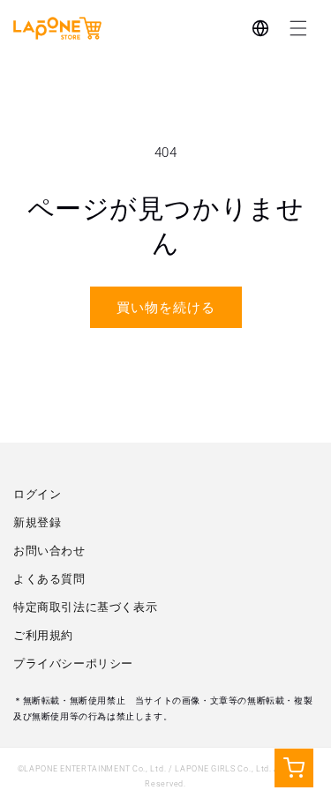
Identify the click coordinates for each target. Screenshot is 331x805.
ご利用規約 (43, 635)
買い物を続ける (166, 308)
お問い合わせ (49, 550)
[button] (298, 28)
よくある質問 (49, 578)
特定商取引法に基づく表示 (85, 607)
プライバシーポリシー (73, 663)
